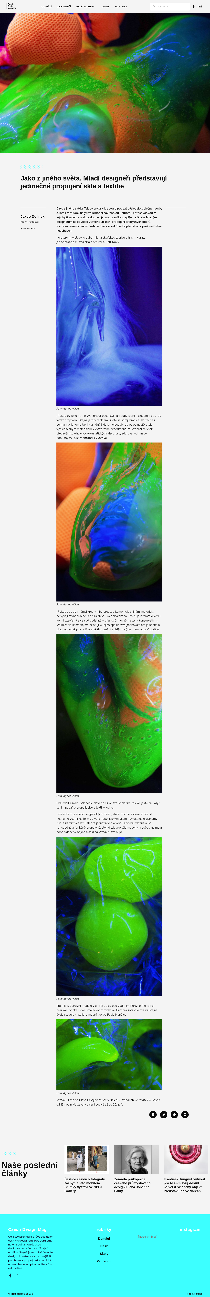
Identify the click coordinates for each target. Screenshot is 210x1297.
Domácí (47, 6)
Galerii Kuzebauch (122, 1100)
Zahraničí (64, 6)
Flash (104, 1246)
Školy (104, 1253)
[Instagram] (200, 6)
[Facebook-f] (193, 6)
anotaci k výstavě (95, 438)
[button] (153, 1114)
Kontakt (121, 6)
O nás (106, 6)
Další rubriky (85, 6)
